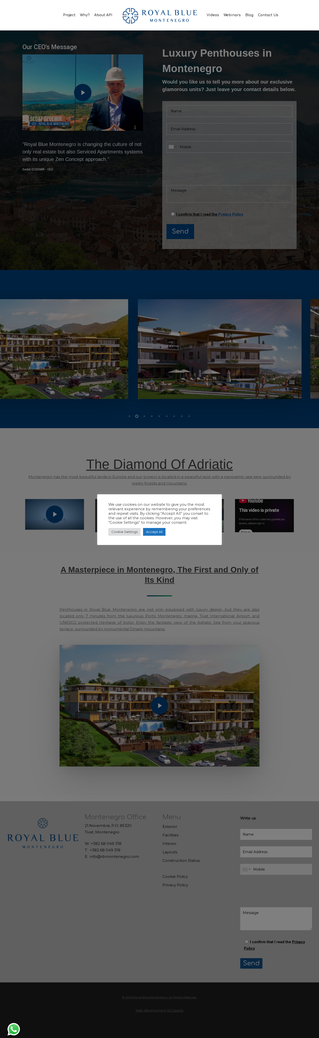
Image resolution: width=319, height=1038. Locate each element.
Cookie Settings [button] (124, 532)
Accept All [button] (154, 532)
